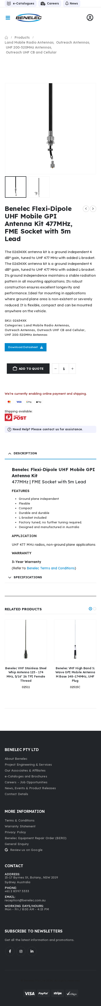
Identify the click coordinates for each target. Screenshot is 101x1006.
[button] (10, 128)
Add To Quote (31, 368)
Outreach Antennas (20, 330)
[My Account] (90, 17)
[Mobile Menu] (8, 17)
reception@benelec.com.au (25, 900)
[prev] (86, 208)
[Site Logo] (29, 18)
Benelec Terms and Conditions (51, 568)
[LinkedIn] (32, 951)
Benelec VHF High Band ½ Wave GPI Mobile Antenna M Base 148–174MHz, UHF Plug (75, 674)
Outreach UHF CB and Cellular (61, 330)
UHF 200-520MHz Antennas (26, 335)
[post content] (26, 641)
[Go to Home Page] (6, 37)
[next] (93, 208)
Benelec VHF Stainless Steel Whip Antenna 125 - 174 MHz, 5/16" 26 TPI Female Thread (26, 674)
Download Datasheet (23, 347)
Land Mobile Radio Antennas (46, 325)
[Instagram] (21, 951)
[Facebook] (10, 951)
